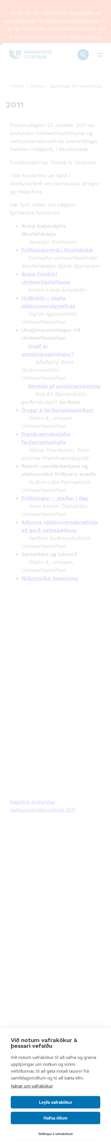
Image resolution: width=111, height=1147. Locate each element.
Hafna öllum (55, 1118)
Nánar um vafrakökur (32, 1086)
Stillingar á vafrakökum (55, 1134)
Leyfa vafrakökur (55, 1102)
